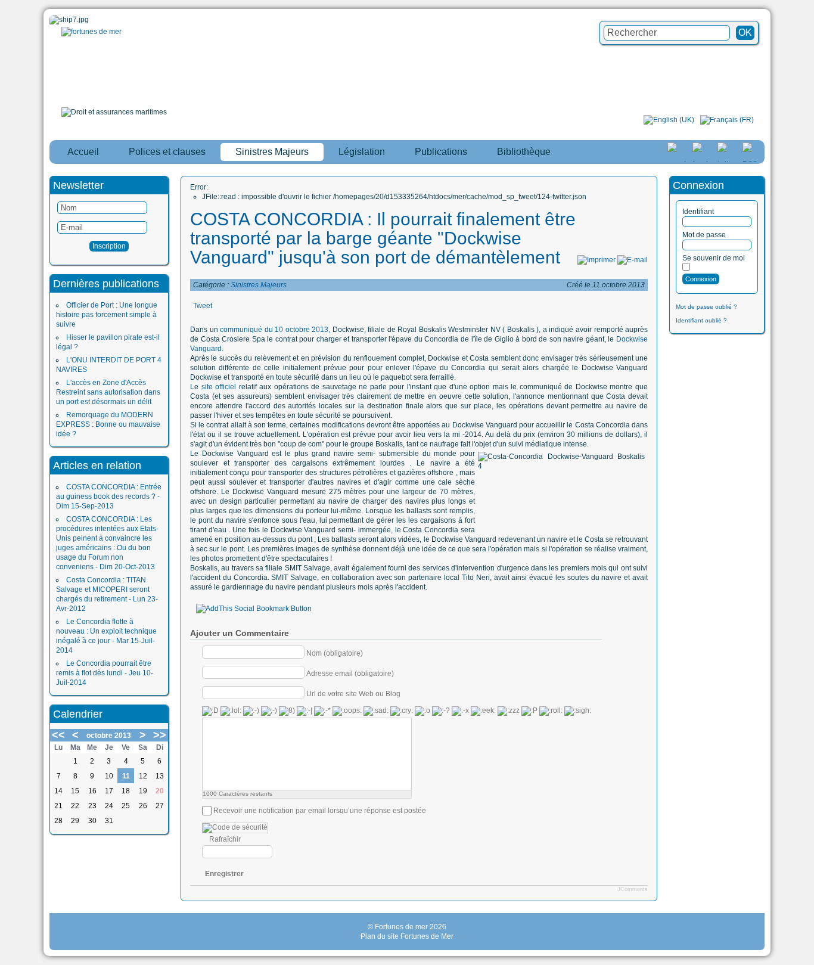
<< (58, 735)
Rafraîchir (225, 839)
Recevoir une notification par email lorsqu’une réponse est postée (319, 810)
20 (160, 791)
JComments (632, 889)
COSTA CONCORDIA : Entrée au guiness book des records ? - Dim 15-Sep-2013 (108, 496)
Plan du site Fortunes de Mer (407, 936)
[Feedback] (806, 464)
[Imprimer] (596, 260)
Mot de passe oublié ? (706, 306)
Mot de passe (704, 235)
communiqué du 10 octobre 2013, (275, 329)
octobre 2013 (108, 735)
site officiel (217, 387)
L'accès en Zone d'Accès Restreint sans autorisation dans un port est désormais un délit (108, 392)
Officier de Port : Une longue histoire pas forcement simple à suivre (106, 314)
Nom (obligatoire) (334, 652)
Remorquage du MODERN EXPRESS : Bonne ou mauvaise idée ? (108, 424)
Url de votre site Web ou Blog (353, 693)
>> (159, 735)
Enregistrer (224, 874)
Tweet (202, 306)
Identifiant (698, 211)
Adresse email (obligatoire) (350, 673)
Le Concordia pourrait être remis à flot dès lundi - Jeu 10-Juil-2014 (104, 673)
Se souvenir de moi (713, 258)
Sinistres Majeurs (259, 285)
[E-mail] (632, 260)
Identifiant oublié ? (701, 320)
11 (126, 776)
